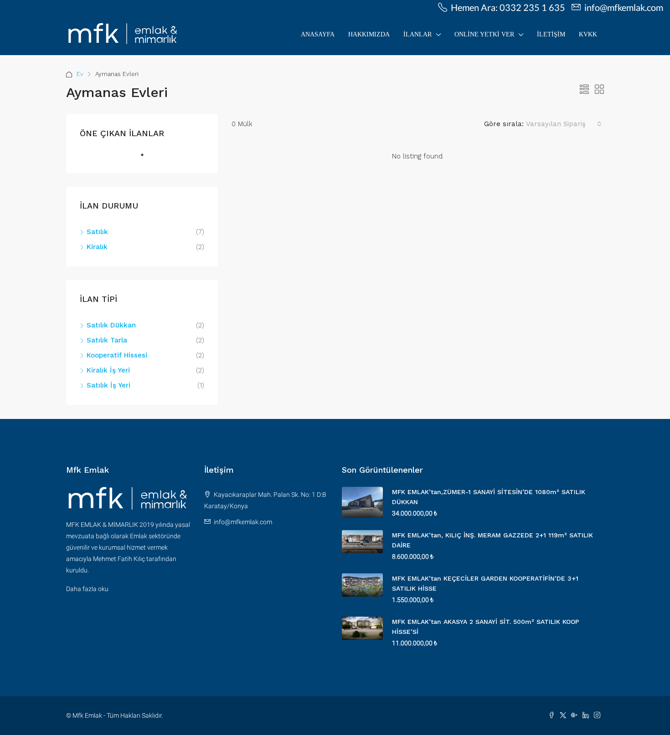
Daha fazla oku (87, 588)
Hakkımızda (369, 34)
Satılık (97, 232)
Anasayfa (318, 34)
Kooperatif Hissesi (117, 355)
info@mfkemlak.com (243, 522)
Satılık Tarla (107, 340)
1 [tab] (146, 158)
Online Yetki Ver (484, 34)
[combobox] (564, 123)
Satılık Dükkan (111, 325)
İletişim (551, 34)
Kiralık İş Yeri (108, 370)
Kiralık (97, 247)
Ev (80, 74)
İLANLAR (417, 34)
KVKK (588, 34)
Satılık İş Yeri (108, 385)
